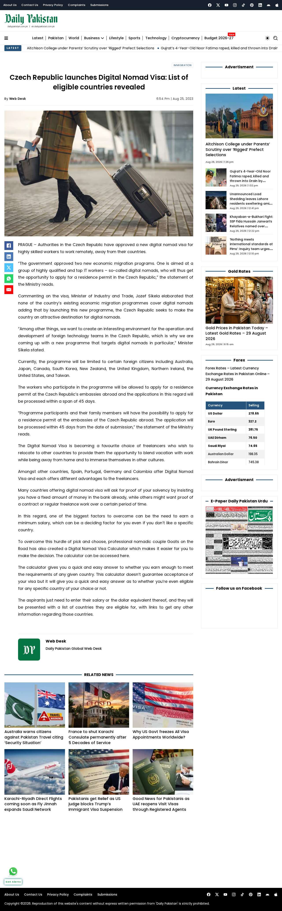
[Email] (8, 289)
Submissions (99, 5)
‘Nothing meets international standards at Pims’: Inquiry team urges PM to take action (251, 246)
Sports (134, 38)
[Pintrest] (252, 5)
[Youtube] (226, 5)
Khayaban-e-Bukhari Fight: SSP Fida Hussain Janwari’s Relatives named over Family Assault (251, 224)
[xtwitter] (218, 5)
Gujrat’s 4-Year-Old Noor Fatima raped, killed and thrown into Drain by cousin (193, 48)
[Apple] (277, 5)
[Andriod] (268, 5)
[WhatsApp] (8, 278)
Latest (37, 38)
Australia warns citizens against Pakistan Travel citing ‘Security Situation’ (33, 737)
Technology (156, 38)
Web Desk (17, 98)
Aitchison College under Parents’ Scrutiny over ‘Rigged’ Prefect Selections (238, 149)
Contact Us (29, 5)
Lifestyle (116, 38)
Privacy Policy (53, 5)
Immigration (183, 65)
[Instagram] (235, 5)
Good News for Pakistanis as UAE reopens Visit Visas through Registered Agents (161, 804)
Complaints (76, 5)
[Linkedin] (260, 5)
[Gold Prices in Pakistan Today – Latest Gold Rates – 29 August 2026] (239, 299)
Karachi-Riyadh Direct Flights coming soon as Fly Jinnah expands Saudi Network (33, 804)
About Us (10, 5)
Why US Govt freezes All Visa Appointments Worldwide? (161, 734)
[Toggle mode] (267, 38)
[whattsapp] (13, 871)
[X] (8, 267)
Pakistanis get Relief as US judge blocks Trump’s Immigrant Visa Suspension (95, 804)
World (74, 38)
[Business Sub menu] (102, 38)
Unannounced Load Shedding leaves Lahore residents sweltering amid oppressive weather (250, 201)
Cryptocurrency (185, 38)
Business (92, 38)
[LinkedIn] (8, 256)
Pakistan (56, 38)
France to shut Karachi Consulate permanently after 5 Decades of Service (97, 737)
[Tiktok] (243, 5)
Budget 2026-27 (219, 38)
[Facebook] (210, 5)
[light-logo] (32, 20)
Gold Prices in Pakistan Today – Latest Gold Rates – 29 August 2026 (237, 333)
